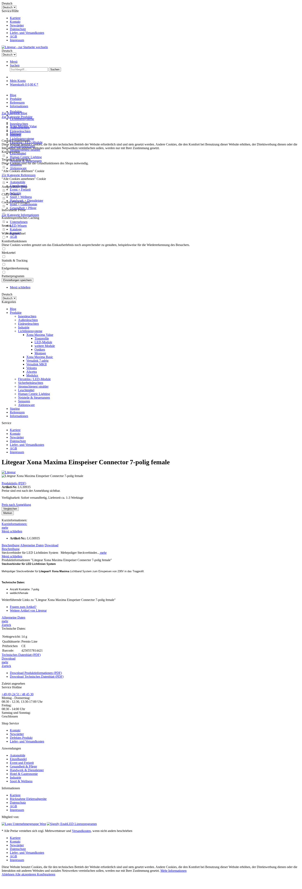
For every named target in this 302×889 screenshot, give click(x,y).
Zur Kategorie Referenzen (19, 175)
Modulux (32, 375)
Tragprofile (42, 338)
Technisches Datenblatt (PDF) (21, 655)
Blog (13, 309)
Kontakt (15, 21)
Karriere (15, 18)
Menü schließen (20, 287)
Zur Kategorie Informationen (20, 215)
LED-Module (43, 342)
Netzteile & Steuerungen (34, 397)
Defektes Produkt (21, 737)
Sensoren (24, 401)
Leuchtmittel (26, 390)
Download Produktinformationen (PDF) (36, 673)
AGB (13, 36)
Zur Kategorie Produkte (17, 117)
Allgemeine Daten (32, 545)
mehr (5, 527)
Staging (15, 408)
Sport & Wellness (21, 781)
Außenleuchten (28, 320)
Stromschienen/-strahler (33, 386)
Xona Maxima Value (39, 334)
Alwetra (31, 371)
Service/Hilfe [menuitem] (23, 25)
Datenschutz (18, 29)
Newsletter (17, 25)
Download (51, 545)
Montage (40, 353)
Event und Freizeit (22, 762)
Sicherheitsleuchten (30, 382)
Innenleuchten (19, 124)
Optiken (40, 349)
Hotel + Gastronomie (23, 204)
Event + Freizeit (20, 189)
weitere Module (45, 346)
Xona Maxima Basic (39, 357)
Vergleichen (10, 508)
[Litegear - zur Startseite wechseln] (25, 47)
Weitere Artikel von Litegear (28, 610)
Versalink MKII (36, 364)
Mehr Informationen (173, 870)
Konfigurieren (46, 874)
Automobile (17, 182)
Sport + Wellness (21, 197)
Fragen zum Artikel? (23, 607)
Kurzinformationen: (14, 524)
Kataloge (16, 229)
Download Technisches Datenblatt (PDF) (36, 676)
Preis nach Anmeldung (16, 504)
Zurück (6, 625)
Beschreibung (11, 545)
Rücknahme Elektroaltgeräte (28, 799)
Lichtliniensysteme (22, 138)
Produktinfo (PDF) (14, 483)
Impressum (17, 40)
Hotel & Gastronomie (24, 774)
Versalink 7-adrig (37, 360)
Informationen (19, 416)
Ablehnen (8, 874)
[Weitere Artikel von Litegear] (9, 472)
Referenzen (17, 412)
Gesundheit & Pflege (23, 766)
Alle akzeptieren (26, 874)
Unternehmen (19, 222)
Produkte (16, 312)
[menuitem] (155, 18)
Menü (13, 61)
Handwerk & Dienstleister (27, 770)
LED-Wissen (18, 225)
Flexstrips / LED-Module (34, 379)
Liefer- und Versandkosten (27, 32)
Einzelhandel (18, 759)
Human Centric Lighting (26, 157)
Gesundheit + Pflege (23, 208)
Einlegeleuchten (20, 131)
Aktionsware (18, 168)
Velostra (31, 368)
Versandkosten (81, 831)
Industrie (23, 327)
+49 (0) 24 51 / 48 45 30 (17, 694)
